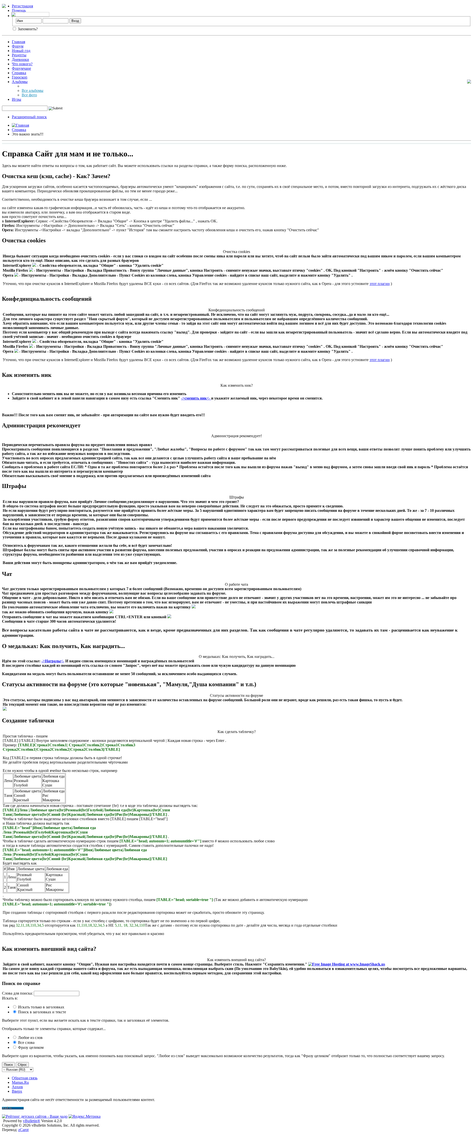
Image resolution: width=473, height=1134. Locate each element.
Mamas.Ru (20, 1082)
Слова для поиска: (17, 993)
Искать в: (10, 998)
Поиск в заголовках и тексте (41, 1012)
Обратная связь (24, 1078)
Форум (17, 46)
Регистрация (22, 6)
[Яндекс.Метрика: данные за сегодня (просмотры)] (84, 1116)
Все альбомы (32, 90)
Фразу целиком (30, 1047)
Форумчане (21, 68)
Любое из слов (30, 1037)
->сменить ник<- (196, 398)
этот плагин (380, 284)
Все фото (29, 95)
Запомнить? (27, 29)
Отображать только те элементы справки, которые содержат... (54, 1029)
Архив (17, 1087)
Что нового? (22, 64)
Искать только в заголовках (40, 1007)
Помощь (19, 10)
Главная (18, 42)
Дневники (20, 59)
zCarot (23, 1130)
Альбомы (20, 82)
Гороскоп (19, 77)
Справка (19, 73)
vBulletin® (31, 1121)
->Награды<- (52, 661)
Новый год (21, 51)
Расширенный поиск (29, 117)
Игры (16, 99)
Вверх (17, 1091)
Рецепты (19, 55)
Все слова (25, 1042)
